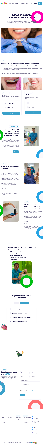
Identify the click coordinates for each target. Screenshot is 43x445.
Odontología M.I (18, 417)
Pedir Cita (40, 3)
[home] (4, 3)
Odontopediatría (9, 417)
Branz (13, 3)
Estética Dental (26, 419)
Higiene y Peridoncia (19, 419)
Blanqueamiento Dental (27, 417)
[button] (17, 3)
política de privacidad (31, 390)
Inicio (10, 3)
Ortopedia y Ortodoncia (11, 415)
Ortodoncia (18, 415)
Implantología (26, 422)
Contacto (35, 3)
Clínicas (3, 419)
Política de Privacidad (11, 442)
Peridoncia (25, 424)
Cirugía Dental (26, 420)
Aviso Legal (5, 442)
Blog (31, 3)
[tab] (16, 303)
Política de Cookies (18, 442)
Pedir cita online (8, 345)
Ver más (15, 151)
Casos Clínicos (27, 3)
